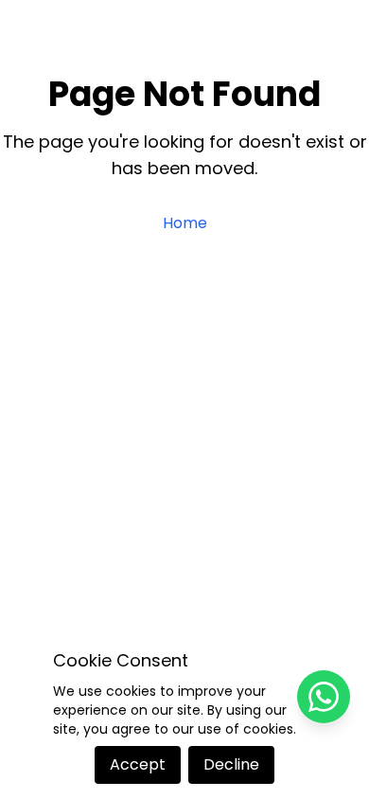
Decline (231, 764)
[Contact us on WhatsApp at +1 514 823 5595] (323, 696)
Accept (138, 764)
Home (185, 223)
